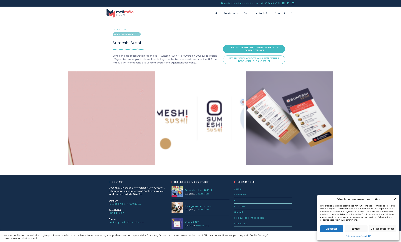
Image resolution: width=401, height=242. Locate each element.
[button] (394, 199)
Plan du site (240, 223)
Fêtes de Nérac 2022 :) (198, 190)
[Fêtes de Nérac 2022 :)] (177, 191)
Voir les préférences (383, 228)
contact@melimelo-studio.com (126, 222)
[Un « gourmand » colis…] (177, 207)
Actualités (239, 206)
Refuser (356, 228)
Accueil (238, 188)
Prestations (240, 194)
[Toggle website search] (292, 13)
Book (237, 200)
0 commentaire (202, 194)
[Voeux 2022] (177, 223)
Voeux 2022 (192, 222)
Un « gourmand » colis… (199, 206)
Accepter (331, 228)
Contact (238, 212)
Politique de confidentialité (358, 236)
